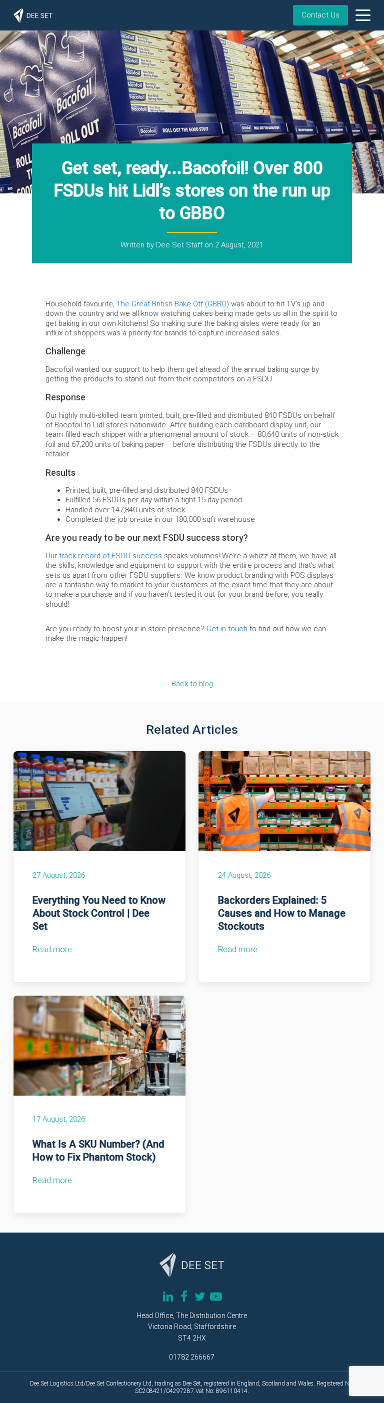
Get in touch (227, 628)
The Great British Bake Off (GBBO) (172, 303)
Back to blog (192, 683)
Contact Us (321, 14)
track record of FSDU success (109, 555)
